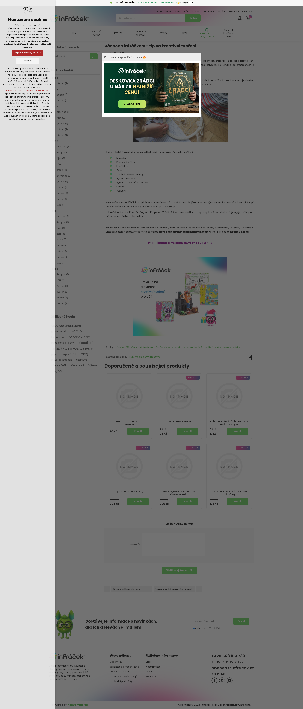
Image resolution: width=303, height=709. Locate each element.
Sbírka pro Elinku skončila (126, 589)
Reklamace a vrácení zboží (124, 666)
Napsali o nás (153, 666)
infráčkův (77, 331)
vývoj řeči (56, 371)
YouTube (230, 680)
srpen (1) (61, 239)
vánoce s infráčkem (83, 365)
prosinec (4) (64, 146)
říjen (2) (61, 117)
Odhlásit (216, 628)
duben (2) (62, 297)
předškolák (86, 343)
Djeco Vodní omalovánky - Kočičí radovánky (229, 493)
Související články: (117, 357)
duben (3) (62, 193)
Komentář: (134, 544)
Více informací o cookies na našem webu (27, 90)
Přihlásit (239, 18)
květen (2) (62, 291)
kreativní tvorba (212, 347)
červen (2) (63, 245)
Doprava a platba (119, 671)
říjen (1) (61, 158)
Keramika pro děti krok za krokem (129, 423)
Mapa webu (116, 661)
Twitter (222, 680)
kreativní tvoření (193, 347)
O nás (149, 671)
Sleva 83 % (242, 377)
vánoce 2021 (58, 365)
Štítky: (110, 347)
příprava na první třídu (64, 354)
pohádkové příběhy (62, 342)
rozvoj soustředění (61, 359)
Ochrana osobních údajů (123, 676)
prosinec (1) (63, 112)
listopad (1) (63, 222)
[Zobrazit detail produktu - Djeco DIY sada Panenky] (129, 466)
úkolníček (81, 359)
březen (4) (63, 303)
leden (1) (61, 205)
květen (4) (63, 251)
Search (94, 56)
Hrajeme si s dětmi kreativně (144, 357)
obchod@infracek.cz (232, 668)
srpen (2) (62, 170)
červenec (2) (64, 175)
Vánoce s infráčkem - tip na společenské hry (178, 589)
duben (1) (62, 94)
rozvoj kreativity (231, 347)
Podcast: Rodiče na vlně (228, 33)
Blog (148, 661)
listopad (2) (63, 152)
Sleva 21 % (193, 377)
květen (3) (62, 187)
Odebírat (200, 628)
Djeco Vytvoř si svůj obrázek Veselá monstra (179, 493)
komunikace (58, 337)
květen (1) (62, 129)
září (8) (61, 233)
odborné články (79, 337)
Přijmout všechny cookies (28, 52)
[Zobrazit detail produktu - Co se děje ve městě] (179, 396)
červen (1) (62, 123)
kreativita (177, 347)
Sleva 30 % (143, 447)
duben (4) (62, 257)
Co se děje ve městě (179, 421)
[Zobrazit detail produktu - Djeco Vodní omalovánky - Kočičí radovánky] (229, 466)
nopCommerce (78, 705)
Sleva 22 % (192, 447)
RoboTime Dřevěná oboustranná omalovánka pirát (229, 423)
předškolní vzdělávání (72, 348)
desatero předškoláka (66, 326)
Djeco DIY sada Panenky (129, 491)
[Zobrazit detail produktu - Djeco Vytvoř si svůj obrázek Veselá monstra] (179, 466)
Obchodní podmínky (121, 681)
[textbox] (151, 18)
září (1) (60, 164)
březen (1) (62, 83)
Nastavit (28, 60)
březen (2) (62, 100)
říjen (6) (61, 228)
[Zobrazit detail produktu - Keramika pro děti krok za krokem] (129, 396)
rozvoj (84, 354)
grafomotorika (59, 331)
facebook (214, 680)
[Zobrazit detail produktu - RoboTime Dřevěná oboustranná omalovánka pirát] (229, 396)
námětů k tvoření (200, 231)
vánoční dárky (162, 347)
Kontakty (151, 676)
